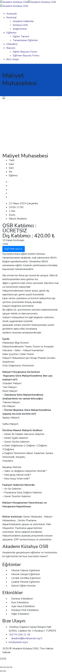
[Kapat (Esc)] (11, 667)
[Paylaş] (7, 667)
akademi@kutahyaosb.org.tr (26, 638)
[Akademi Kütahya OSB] (14, 2)
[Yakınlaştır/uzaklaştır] (1, 667)
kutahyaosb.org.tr (18, 642)
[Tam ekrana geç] (4, 667)
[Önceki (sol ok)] (1, 670)
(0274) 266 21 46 (19, 634)
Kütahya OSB (19, 652)
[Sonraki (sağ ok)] (4, 670)
